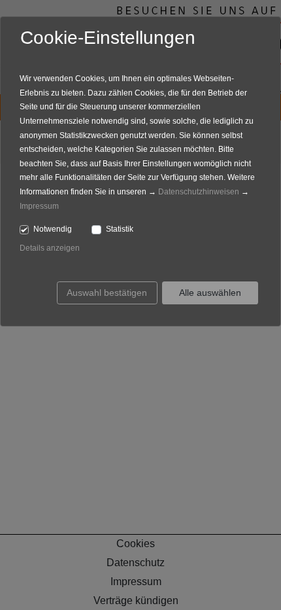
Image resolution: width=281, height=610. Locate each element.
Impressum (39, 206)
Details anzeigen (50, 248)
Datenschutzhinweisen (198, 192)
